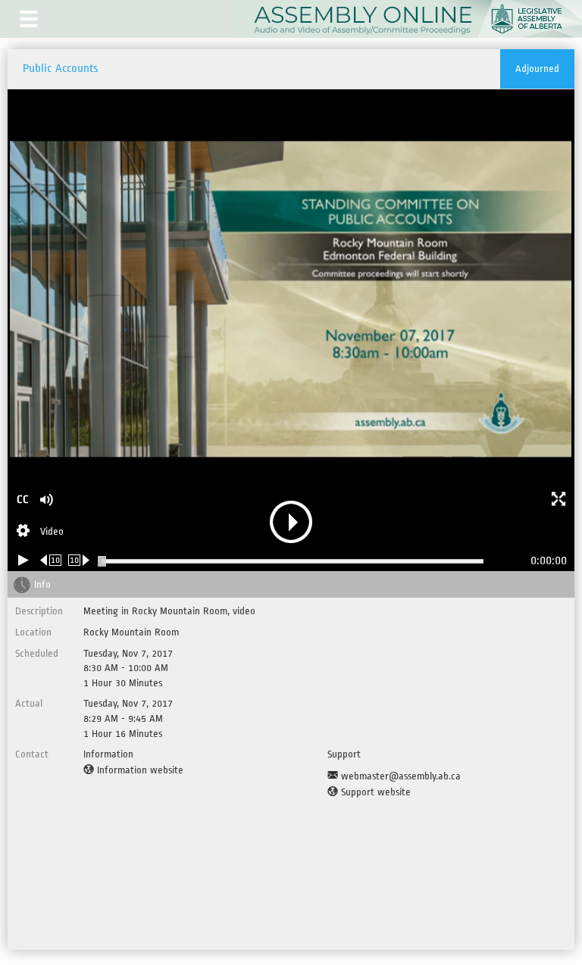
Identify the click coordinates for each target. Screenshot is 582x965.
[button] (28, 19)
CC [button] (23, 499)
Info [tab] (42, 584)
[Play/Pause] (23, 560)
